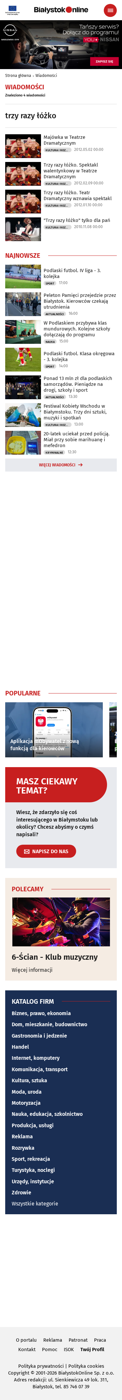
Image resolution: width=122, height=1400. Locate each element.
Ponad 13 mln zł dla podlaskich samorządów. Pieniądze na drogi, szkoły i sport (78, 384)
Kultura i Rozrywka (59, 150)
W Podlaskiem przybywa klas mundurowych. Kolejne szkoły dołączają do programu (77, 329)
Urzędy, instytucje (33, 1181)
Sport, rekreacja (31, 1159)
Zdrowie (21, 1192)
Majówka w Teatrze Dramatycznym (64, 140)
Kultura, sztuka (29, 1080)
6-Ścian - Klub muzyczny (55, 957)
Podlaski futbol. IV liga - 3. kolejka (72, 273)
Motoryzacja (26, 1103)
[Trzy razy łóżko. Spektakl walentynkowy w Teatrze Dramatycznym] (23, 174)
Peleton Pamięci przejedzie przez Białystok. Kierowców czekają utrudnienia (80, 301)
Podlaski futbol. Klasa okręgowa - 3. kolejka (79, 356)
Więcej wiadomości (57, 465)
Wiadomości (46, 75)
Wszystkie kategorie (35, 1204)
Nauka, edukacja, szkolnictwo (47, 1114)
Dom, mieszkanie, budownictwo (49, 1024)
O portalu (26, 1340)
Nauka (50, 341)
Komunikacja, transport (40, 1069)
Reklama (22, 1136)
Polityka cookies (86, 1366)
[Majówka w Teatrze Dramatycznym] (23, 146)
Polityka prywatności (41, 1366)
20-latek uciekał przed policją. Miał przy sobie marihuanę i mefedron (77, 439)
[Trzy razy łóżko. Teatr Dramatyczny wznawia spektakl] (23, 201)
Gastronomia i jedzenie (39, 1036)
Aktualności (55, 314)
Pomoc (49, 1349)
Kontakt (26, 1349)
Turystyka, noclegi (33, 1170)
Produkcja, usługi (33, 1125)
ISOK (69, 1349)
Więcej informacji (32, 970)
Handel (20, 1047)
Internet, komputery (36, 1058)
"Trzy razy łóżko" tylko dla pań (77, 220)
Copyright (18, 1373)
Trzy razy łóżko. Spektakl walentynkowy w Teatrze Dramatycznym (71, 171)
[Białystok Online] (61, 10)
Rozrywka (23, 1148)
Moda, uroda (27, 1092)
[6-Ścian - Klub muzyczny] (61, 921)
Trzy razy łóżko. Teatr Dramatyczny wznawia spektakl (78, 195)
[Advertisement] (61, 579)
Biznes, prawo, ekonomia (41, 1013)
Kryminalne (54, 452)
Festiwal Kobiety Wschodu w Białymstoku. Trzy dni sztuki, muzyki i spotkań (75, 412)
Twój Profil (92, 1349)
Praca (100, 1340)
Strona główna (18, 75)
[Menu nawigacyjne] (110, 10)
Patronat (78, 1340)
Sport (50, 283)
